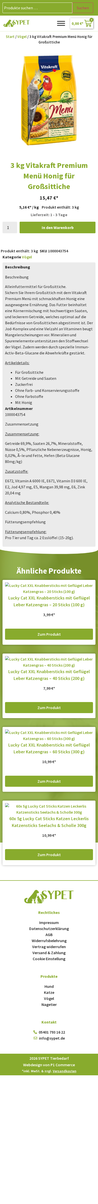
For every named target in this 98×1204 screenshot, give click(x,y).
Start (10, 36)
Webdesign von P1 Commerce (49, 1064)
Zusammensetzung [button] (21, 424)
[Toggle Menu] (61, 23)
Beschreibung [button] (17, 277)
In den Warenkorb (58, 227)
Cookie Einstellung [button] (49, 958)
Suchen (83, 7)
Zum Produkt (49, 634)
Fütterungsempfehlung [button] (25, 521)
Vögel (22, 36)
